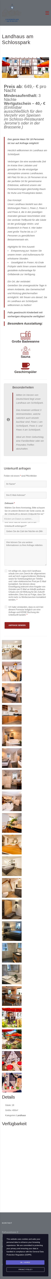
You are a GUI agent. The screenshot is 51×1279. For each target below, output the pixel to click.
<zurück (6, 1132)
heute (24, 1132)
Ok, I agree (25, 1262)
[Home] (12, 13)
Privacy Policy (25, 1269)
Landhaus (21, 1115)
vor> (46, 1132)
